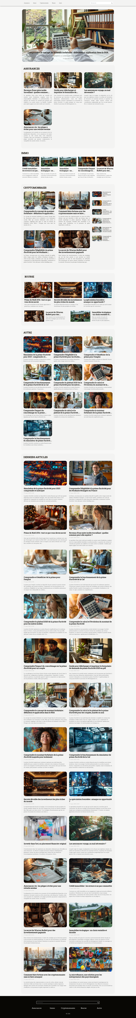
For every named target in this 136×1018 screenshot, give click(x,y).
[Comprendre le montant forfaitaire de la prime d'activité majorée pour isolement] (97, 203)
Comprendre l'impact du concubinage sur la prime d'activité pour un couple (86, 172)
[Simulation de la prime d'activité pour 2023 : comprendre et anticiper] (97, 194)
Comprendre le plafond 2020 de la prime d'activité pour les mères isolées (68, 385)
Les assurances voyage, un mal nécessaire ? (87, 844)
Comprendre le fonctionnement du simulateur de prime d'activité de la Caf (37, 440)
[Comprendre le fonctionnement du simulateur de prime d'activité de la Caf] (38, 428)
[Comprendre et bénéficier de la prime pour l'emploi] (98, 344)
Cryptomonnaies (44, 3)
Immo (34, 3)
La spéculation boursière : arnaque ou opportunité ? (94, 301)
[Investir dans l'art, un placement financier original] (45, 828)
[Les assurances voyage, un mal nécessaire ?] (98, 80)
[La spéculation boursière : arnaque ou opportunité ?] (98, 290)
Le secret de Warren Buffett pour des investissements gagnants (105, 172)
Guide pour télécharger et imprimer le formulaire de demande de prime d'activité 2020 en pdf (68, 51)
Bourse (53, 3)
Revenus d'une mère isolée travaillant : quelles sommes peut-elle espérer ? (36, 92)
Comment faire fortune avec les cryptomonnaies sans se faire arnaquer (72, 213)
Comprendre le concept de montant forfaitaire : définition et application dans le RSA (39, 213)
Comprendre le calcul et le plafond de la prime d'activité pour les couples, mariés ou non (107, 222)
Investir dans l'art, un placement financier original (45, 844)
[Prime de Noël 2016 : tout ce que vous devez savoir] (38, 290)
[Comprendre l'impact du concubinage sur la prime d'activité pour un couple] (86, 161)
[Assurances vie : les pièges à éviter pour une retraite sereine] (38, 117)
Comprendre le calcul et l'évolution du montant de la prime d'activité (95, 385)
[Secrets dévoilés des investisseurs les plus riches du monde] (68, 290)
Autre (60, 3)
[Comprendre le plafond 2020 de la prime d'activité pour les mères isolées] (68, 372)
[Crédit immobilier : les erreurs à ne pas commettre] (30, 161)
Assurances (27, 3)
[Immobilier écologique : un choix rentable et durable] (49, 161)
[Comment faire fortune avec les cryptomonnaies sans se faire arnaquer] (74, 200)
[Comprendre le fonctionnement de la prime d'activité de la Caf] (38, 372)
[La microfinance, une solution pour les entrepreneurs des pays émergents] (90, 959)
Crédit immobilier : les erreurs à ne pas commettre (30, 171)
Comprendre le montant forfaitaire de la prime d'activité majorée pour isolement (107, 204)
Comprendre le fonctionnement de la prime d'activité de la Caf (37, 384)
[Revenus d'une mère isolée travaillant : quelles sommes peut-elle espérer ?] (38, 80)
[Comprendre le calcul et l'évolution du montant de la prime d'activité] (98, 372)
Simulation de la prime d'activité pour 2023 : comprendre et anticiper (106, 195)
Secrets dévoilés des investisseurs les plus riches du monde (68, 301)
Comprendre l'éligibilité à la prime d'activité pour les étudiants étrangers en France (38, 252)
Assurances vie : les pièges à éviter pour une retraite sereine (37, 128)
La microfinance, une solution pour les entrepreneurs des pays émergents (85, 976)
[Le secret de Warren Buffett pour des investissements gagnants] (105, 161)
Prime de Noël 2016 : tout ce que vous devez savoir (37, 301)
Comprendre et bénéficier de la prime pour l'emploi (97, 356)
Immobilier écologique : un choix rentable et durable (47, 172)
